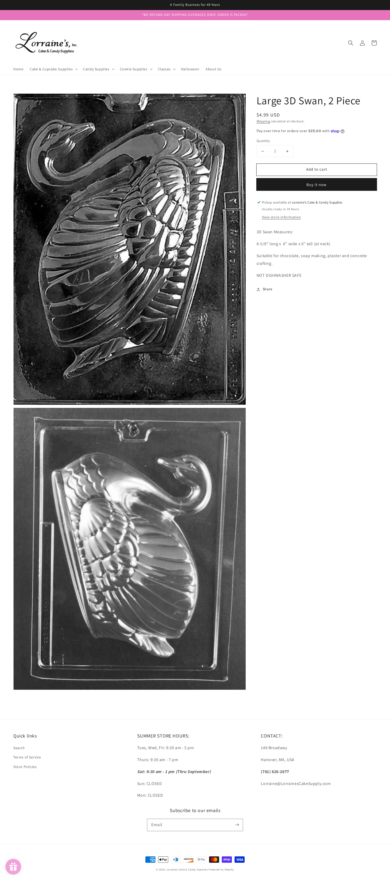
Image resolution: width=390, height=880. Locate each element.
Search (19, 747)
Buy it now (316, 184)
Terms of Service (27, 757)
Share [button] (267, 289)
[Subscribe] (237, 825)
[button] (351, 43)
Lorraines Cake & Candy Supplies (187, 869)
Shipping (263, 121)
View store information (281, 217)
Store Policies (25, 766)
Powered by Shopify (221, 869)
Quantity (263, 141)
